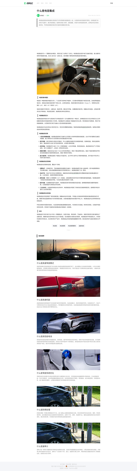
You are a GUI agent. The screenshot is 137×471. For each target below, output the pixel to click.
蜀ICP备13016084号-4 (57, 466)
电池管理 (62, 226)
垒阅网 (66, 468)
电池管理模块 (75, 173)
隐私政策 (68, 464)
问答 (50, 3)
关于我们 (62, 464)
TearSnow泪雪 (73, 468)
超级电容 (85, 127)
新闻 (42, 3)
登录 (111, 3)
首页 (38, 3)
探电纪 (42, 15)
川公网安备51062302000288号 (76, 466)
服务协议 (74, 464)
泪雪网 (62, 468)
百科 (48, 15)
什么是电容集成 (46, 10)
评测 (46, 3)
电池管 (55, 226)
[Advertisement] (68, 40)
